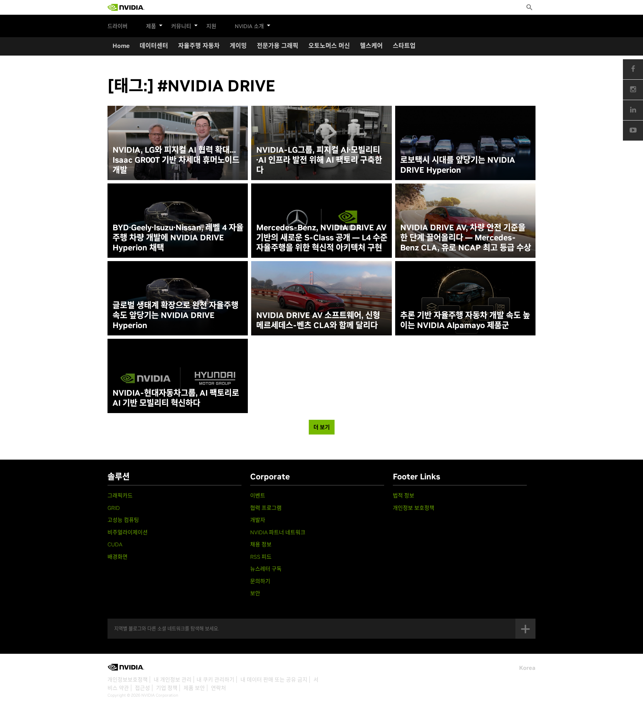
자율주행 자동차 (199, 46)
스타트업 (404, 46)
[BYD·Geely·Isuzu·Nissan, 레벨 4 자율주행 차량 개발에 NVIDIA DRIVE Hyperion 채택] (178, 220)
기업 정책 (166, 688)
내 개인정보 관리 (173, 679)
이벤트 (257, 495)
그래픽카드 (120, 495)
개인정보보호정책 (128, 679)
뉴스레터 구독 (266, 568)
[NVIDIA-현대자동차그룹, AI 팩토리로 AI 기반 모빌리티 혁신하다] (178, 376)
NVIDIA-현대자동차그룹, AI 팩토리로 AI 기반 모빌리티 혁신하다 (176, 398)
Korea (527, 668)
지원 (211, 26)
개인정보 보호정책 (413, 507)
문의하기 (260, 581)
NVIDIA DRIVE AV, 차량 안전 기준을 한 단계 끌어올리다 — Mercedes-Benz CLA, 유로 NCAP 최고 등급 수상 (465, 238)
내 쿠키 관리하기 (215, 679)
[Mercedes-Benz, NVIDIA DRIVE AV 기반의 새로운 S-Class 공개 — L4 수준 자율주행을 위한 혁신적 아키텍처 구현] (321, 220)
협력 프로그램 (266, 507)
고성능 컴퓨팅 (123, 520)
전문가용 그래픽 (277, 46)
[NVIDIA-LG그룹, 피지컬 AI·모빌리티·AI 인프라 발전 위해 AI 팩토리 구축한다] (321, 143)
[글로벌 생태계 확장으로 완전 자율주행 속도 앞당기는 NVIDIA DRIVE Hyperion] (178, 298)
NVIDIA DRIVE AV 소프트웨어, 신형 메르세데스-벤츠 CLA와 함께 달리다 (318, 320)
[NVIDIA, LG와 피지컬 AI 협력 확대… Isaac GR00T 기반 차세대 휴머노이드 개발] (178, 143)
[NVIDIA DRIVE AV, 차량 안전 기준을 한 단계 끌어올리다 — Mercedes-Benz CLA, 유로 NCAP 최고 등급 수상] (465, 220)
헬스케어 (371, 46)
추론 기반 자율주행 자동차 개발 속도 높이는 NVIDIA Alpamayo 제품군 (465, 320)
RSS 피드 (261, 556)
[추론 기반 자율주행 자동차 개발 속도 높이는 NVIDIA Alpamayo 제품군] (465, 298)
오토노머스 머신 (329, 46)
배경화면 (118, 556)
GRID (114, 507)
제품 (151, 26)
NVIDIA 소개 (249, 26)
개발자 (257, 520)
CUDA (115, 544)
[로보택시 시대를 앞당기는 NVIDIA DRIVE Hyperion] (465, 143)
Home (121, 46)
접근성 (142, 688)
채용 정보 (261, 544)
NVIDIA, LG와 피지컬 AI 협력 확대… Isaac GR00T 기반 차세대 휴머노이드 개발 (176, 160)
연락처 (218, 688)
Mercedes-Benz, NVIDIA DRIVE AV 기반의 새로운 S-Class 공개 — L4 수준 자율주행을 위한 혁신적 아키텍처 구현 (321, 238)
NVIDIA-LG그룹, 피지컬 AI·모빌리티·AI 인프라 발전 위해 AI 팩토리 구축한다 (319, 160)
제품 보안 (194, 688)
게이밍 (238, 46)
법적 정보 (403, 495)
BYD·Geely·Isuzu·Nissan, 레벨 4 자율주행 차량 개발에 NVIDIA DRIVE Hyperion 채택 (178, 238)
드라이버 (118, 26)
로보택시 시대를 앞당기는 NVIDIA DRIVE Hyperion (457, 165)
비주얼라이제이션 (128, 532)
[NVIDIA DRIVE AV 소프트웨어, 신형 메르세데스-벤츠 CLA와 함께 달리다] (321, 298)
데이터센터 (154, 46)
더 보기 (321, 427)
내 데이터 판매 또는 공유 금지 (273, 679)
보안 (255, 593)
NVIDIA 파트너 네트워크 (277, 532)
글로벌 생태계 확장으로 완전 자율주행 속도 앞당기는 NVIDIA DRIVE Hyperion (175, 315)
